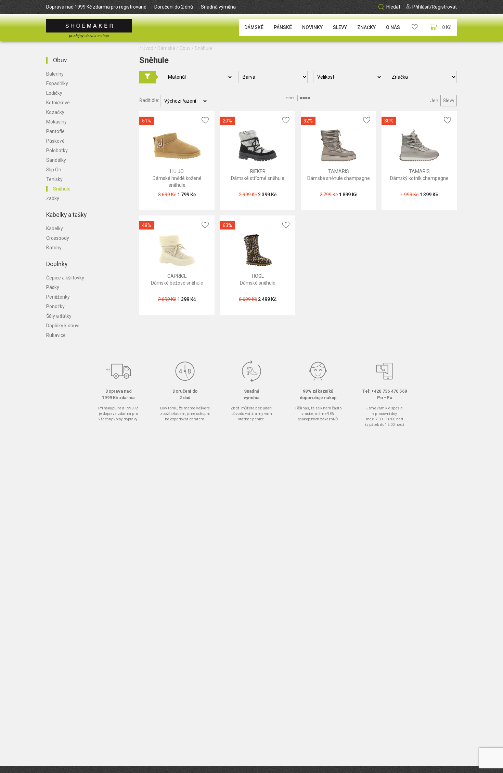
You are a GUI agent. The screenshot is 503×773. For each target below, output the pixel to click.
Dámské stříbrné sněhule (257, 178)
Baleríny (55, 74)
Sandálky (56, 160)
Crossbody (57, 238)
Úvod (147, 48)
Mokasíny (56, 122)
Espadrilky (57, 83)
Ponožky (55, 306)
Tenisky (54, 179)
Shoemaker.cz (89, 25)
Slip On (53, 169)
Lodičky (54, 93)
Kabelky (54, 228)
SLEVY (340, 27)
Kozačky (55, 112)
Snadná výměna (218, 7)
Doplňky (56, 264)
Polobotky (57, 150)
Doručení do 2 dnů (173, 7)
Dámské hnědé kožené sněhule (177, 181)
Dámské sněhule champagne (338, 178)
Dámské (253, 27)
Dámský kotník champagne (419, 178)
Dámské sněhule (257, 283)
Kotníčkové (58, 102)
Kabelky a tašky (66, 214)
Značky (366, 27)
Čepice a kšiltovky (65, 277)
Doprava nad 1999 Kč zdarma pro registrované (96, 7)
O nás (393, 27)
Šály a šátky (59, 316)
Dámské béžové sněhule (177, 283)
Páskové (55, 141)
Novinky (312, 27)
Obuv (60, 60)
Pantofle (55, 131)
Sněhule (61, 189)
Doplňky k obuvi (62, 325)
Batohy (54, 247)
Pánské (283, 27)
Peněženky (58, 297)
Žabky (52, 198)
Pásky (52, 287)
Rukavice (56, 335)
